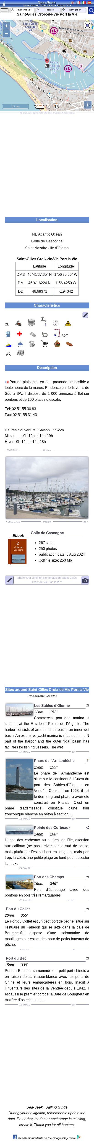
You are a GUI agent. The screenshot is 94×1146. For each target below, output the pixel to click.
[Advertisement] (47, 163)
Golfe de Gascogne (47, 241)
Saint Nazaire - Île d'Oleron (47, 248)
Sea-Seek (47, 2)
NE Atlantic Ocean (47, 234)
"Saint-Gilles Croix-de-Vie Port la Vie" (47, 580)
